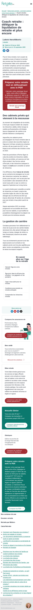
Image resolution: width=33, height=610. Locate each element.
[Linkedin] (12, 311)
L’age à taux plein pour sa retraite (13, 282)
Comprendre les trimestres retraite (13, 295)
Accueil (4, 11)
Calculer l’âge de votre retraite (12, 268)
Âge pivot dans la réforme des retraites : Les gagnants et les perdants (15, 275)
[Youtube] (15, 311)
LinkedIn (5, 42)
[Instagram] (21, 311)
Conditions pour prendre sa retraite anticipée (13, 289)
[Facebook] (18, 311)
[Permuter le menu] (31, 4)
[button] (4, 50)
